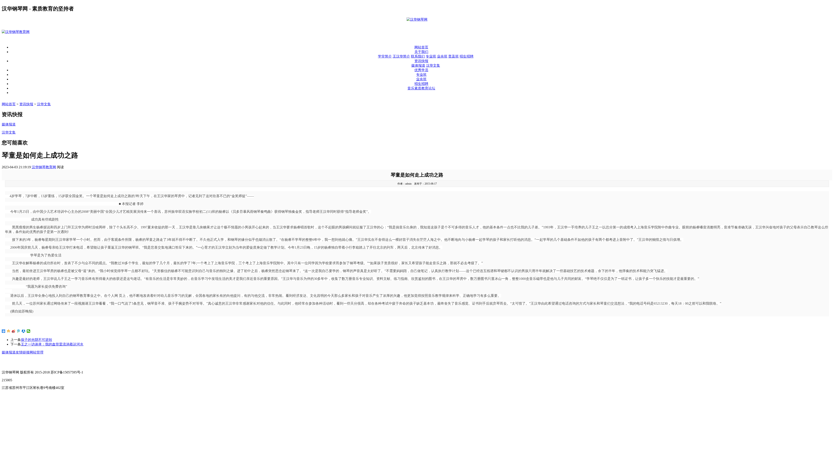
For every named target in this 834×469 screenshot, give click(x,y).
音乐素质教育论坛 (421, 88)
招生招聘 (466, 56)
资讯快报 (421, 61)
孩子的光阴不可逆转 (36, 340)
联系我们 (418, 56)
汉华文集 (433, 65)
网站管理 (36, 352)
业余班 (442, 56)
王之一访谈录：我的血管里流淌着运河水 (52, 344)
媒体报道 (418, 65)
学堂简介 (385, 56)
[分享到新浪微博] (13, 331)
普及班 (453, 56)
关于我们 (421, 52)
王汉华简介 (401, 56)
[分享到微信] (28, 331)
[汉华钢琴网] (417, 19)
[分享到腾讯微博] (18, 331)
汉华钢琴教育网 (44, 167)
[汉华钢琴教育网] (16, 32)
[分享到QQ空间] (8, 331)
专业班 (431, 56)
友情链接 (23, 352)
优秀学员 (421, 70)
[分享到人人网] (23, 331)
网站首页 (421, 47)
